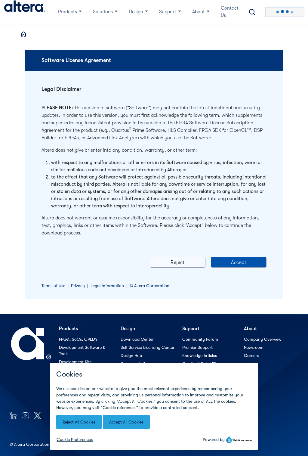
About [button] (198, 11)
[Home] (24, 12)
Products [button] (67, 11)
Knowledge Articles (199, 355)
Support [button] (167, 11)
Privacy (78, 285)
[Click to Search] (252, 12)
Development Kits (75, 361)
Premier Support (197, 347)
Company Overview (262, 339)
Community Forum (200, 339)
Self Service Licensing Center (147, 347)
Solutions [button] (103, 11)
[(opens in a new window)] (13, 415)
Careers (251, 355)
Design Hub (131, 355)
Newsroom (253, 347)
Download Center (137, 339)
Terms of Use (53, 285)
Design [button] (136, 11)
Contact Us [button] (230, 11)
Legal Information (107, 285)
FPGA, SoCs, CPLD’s (78, 339)
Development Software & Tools (82, 350)
